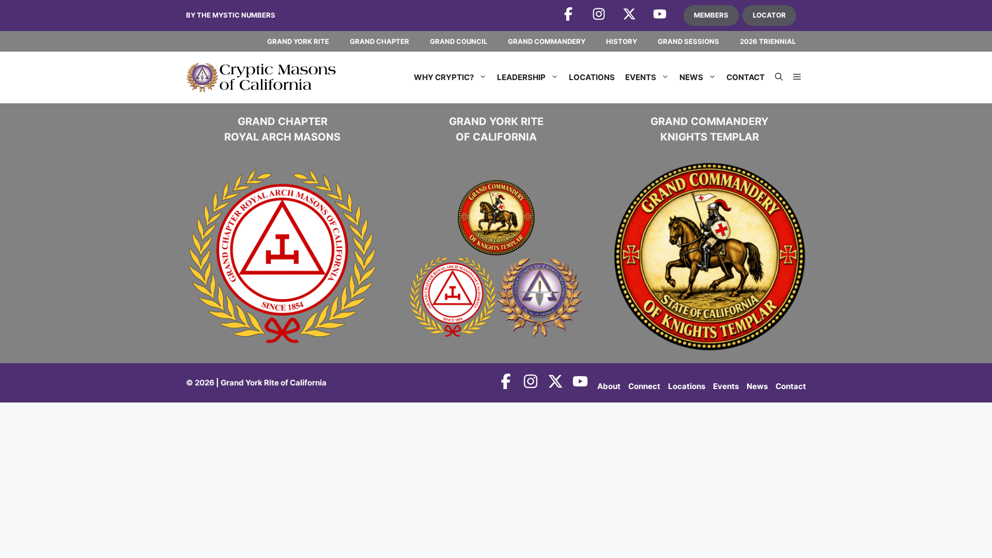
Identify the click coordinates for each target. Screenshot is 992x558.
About (609, 386)
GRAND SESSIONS (688, 41)
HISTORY (621, 41)
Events (640, 77)
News (691, 77)
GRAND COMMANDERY (546, 41)
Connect (644, 386)
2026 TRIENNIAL (768, 41)
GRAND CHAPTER (379, 41)
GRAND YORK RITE (298, 41)
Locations (592, 77)
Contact (745, 77)
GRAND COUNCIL (458, 41)
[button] (779, 77)
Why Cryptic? (444, 77)
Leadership (521, 77)
